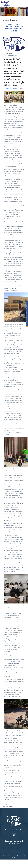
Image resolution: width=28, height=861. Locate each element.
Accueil (4, 19)
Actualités (8, 19)
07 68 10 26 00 (14, 833)
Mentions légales (7, 856)
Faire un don (14, 848)
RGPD (14, 856)
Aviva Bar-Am (10, 88)
